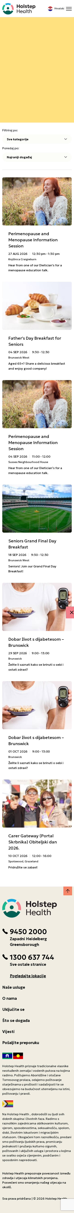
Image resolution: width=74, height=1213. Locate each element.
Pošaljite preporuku (20, 1042)
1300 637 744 (32, 957)
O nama (9, 998)
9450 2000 (28, 932)
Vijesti (8, 1031)
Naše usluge (13, 987)
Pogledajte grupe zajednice (37, 53)
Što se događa (16, 1020)
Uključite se (13, 1009)
